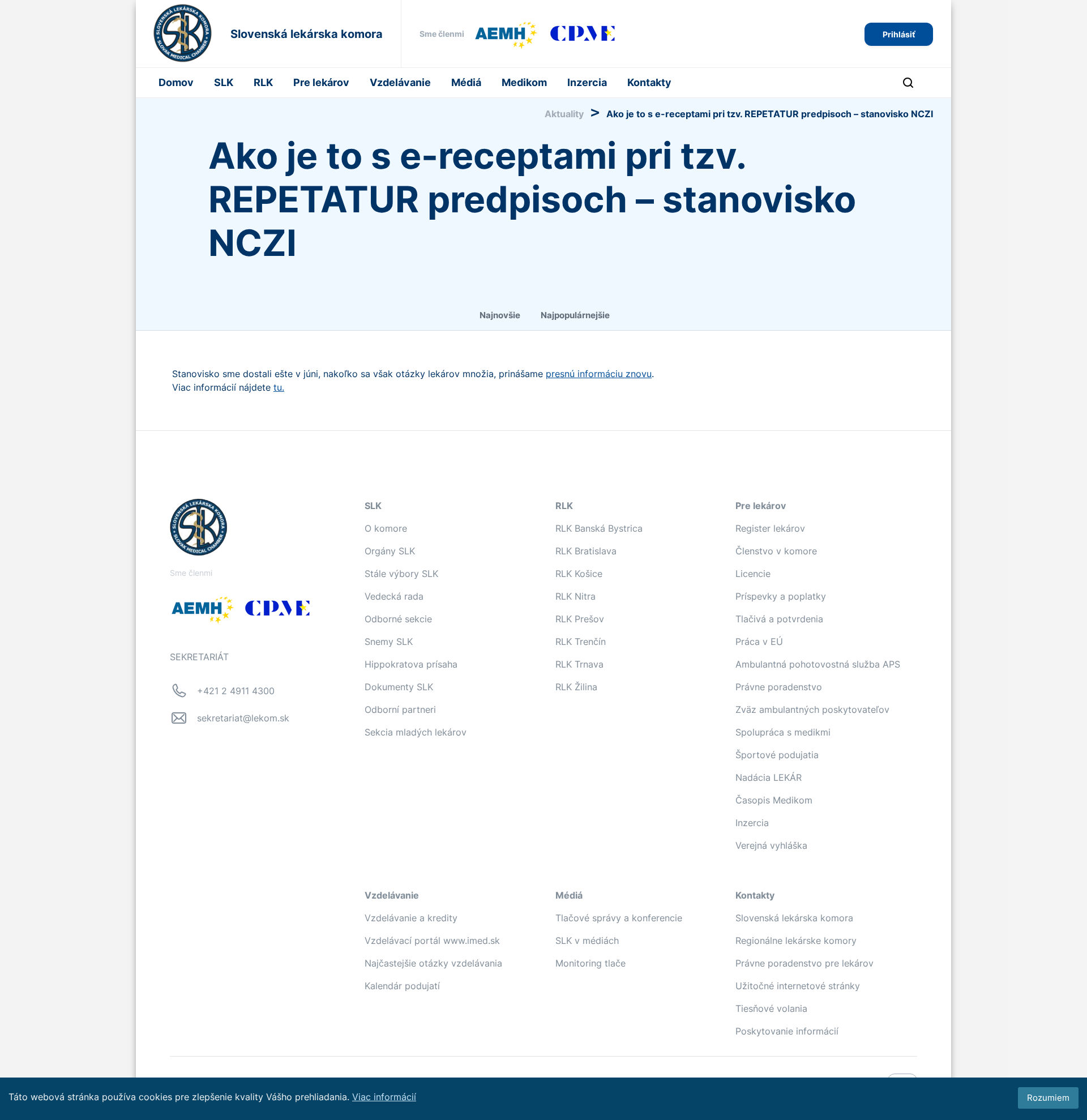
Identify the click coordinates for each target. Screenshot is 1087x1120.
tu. (278, 387)
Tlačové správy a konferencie (618, 918)
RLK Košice (578, 573)
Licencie (753, 573)
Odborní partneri (400, 709)
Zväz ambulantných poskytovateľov (812, 709)
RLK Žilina (576, 686)
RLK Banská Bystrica (599, 528)
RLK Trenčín (580, 641)
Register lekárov (770, 528)
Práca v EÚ (759, 641)
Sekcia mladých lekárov (416, 732)
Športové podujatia (777, 754)
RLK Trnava (579, 664)
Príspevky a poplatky (780, 596)
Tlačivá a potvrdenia (779, 619)
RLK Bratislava (586, 551)
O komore (386, 528)
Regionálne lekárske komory (796, 940)
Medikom (524, 82)
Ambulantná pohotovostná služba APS (817, 664)
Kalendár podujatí (402, 985)
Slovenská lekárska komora (794, 918)
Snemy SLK (389, 641)
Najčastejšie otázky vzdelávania (433, 963)
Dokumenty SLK (399, 686)
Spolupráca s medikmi (783, 732)
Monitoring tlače (590, 963)
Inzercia (587, 82)
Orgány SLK (390, 551)
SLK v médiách (587, 940)
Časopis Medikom (773, 800)
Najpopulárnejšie (575, 315)
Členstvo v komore (776, 551)
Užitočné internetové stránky (797, 985)
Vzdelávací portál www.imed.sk (432, 940)
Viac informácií (384, 1096)
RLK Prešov (579, 619)
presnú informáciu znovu (599, 373)
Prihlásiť (899, 34)
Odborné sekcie (398, 619)
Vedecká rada (394, 596)
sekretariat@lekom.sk (243, 718)
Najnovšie (500, 315)
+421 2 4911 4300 (236, 690)
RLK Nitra (575, 596)
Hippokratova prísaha (411, 664)
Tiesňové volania (771, 1008)
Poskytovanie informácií (786, 1031)
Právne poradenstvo (778, 686)
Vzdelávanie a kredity (411, 918)
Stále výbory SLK (401, 573)
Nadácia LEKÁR (768, 777)
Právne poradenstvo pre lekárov (804, 963)
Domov (176, 82)
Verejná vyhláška (771, 845)
